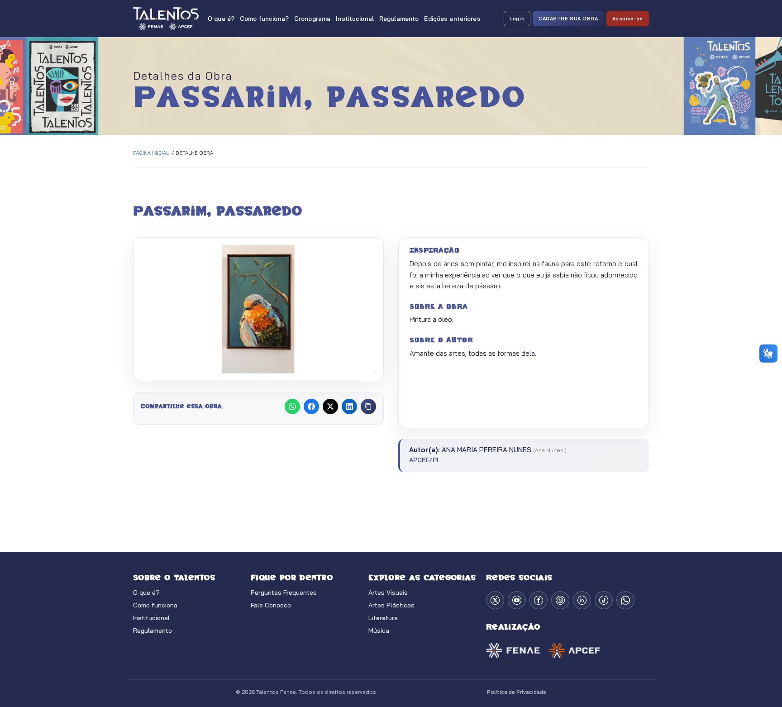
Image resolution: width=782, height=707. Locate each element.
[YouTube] (517, 600)
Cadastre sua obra (568, 18)
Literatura (383, 618)
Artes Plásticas (391, 605)
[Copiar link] (368, 406)
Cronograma (312, 18)
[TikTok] (604, 600)
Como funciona (155, 605)
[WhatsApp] (625, 600)
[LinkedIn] (582, 600)
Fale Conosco (271, 605)
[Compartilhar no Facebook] (311, 406)
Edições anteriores (452, 18)
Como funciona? (264, 18)
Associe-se (628, 18)
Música (378, 630)
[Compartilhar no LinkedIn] (349, 406)
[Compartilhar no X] (330, 406)
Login (517, 18)
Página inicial (151, 153)
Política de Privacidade (516, 691)
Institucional (355, 18)
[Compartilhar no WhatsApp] (292, 406)
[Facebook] (538, 600)
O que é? (221, 18)
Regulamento (399, 18)
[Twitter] (495, 600)
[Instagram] (560, 600)
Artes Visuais (388, 592)
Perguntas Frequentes (284, 592)
